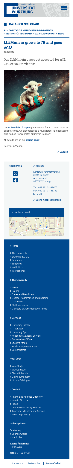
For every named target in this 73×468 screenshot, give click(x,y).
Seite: (13, 452)
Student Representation (24, 346)
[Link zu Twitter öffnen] (13, 173)
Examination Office (22, 339)
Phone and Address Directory (27, 396)
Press (15, 403)
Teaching (17, 263)
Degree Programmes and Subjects (30, 298)
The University (19, 253)
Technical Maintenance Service (28, 411)
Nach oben (17, 437)
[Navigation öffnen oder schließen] (64, 8)
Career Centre (19, 349)
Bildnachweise (19, 433)
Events (15, 291)
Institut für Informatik (19, 34)
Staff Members (20, 305)
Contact (16, 389)
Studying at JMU (20, 256)
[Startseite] (5, 30)
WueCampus (19, 369)
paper (27, 127)
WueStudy (17, 366)
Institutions (18, 267)
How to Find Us (20, 400)
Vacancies (17, 301)
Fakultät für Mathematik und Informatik (31, 30)
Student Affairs (20, 342)
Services (16, 317)
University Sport (20, 332)
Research (17, 260)
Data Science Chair (24, 24)
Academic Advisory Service (26, 335)
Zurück (64, 151)
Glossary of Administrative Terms (29, 308)
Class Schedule (20, 373)
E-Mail (39, 193)
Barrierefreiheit (53, 463)
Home (15, 245)
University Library (21, 325)
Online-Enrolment (21, 376)
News (61, 34)
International (18, 270)
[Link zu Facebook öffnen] (13, 180)
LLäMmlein (14, 127)
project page (32, 140)
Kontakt (40, 166)
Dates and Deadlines (23, 294)
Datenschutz (35, 463)
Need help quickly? (21, 414)
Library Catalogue (21, 380)
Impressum (18, 463)
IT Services (18, 328)
